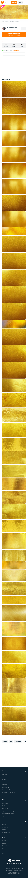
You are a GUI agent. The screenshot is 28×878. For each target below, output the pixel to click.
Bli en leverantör (6, 831)
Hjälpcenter (5, 824)
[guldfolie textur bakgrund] (13, 713)
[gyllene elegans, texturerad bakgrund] (13, 243)
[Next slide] (22, 740)
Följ (23, 29)
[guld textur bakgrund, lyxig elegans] (13, 231)
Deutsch (4, 847)
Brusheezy (4, 773)
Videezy (4, 779)
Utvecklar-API (5, 786)
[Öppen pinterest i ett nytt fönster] (13, 863)
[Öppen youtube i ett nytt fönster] (20, 863)
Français (4, 850)
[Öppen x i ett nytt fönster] (18, 863)
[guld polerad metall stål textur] (13, 554)
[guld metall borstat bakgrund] (13, 540)
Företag (4, 781)
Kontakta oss (5, 826)
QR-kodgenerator (6, 794)
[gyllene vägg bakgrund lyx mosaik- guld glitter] (13, 483)
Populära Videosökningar (8, 815)
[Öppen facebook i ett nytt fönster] (6, 863)
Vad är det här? (16, 50)
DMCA (3, 805)
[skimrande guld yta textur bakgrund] (13, 89)
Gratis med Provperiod (14, 34)
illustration (18, 740)
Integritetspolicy (15, 872)
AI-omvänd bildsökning (7, 789)
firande (5, 740)
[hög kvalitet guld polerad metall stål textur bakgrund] (13, 122)
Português (4, 845)
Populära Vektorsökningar (8, 810)
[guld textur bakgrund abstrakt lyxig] (13, 385)
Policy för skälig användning (13, 873)
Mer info (5, 53)
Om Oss (4, 829)
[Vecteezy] (2, 2)
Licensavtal (5, 802)
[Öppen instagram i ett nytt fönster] (8, 863)
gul (11, 740)
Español (4, 842)
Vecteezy (4, 776)
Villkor (9, 872)
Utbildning (4, 784)
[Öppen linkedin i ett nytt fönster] (11, 863)
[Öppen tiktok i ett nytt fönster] (15, 863)
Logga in (21, 2)
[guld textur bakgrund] (13, 260)
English (4, 840)
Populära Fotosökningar (8, 813)
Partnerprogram (6, 807)
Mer (3, 852)
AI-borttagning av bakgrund (9, 791)
